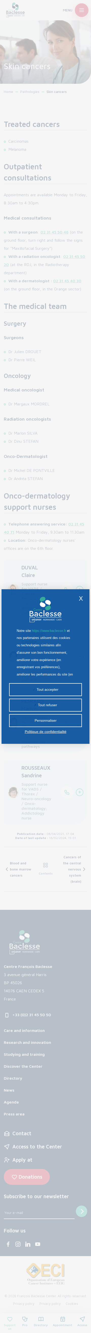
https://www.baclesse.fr (49, 631)
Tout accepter (47, 689)
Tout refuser (47, 705)
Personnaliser (46, 720)
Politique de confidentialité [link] (45, 732)
